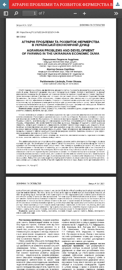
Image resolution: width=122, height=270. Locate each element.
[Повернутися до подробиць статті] (4, 4)
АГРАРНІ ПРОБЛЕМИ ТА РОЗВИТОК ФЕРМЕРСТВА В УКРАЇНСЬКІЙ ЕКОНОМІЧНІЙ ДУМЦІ (67, 4)
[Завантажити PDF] (117, 4)
